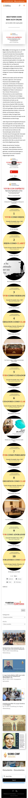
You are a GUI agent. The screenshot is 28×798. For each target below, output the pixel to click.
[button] (15, 176)
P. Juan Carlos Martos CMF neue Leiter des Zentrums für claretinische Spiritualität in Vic (14, 676)
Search (14, 780)
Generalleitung (14, 650)
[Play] (14, 163)
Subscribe (14, 172)
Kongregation (17, 679)
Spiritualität (19, 23)
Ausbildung (13, 706)
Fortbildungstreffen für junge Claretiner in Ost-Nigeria (14, 704)
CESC (14, 23)
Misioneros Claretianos (10, 793)
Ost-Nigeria (20, 706)
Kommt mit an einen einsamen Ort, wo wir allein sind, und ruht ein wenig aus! (13, 648)
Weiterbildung (6, 652)
